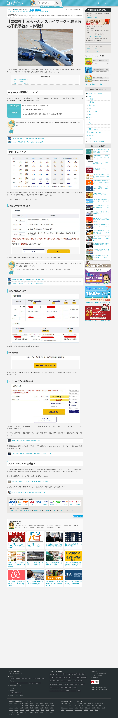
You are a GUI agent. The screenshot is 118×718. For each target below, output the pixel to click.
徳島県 (52, 710)
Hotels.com (92, 126)
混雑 (79, 690)
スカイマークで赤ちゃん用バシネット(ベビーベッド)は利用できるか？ (32, 453)
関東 (90, 114)
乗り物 (96, 710)
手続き (37, 11)
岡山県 (37, 710)
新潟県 (37, 705)
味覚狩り (91, 102)
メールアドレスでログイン (93, 51)
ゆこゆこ (78, 504)
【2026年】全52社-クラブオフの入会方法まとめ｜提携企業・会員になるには (101, 176)
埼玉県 (16, 705)
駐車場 (66, 684)
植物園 (103, 708)
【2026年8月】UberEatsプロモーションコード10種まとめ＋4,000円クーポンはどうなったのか (101, 157)
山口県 (47, 710)
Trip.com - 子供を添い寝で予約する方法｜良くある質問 (27, 142)
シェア (33, 9)
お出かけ (80, 680)
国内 (24, 11)
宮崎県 (51, 712)
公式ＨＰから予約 (18, 81)
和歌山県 (22, 710)
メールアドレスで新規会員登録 (95, 37)
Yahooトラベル (72, 504)
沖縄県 (17, 714)
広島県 (42, 710)
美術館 (76, 708)
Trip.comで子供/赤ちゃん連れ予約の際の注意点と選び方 (27, 138)
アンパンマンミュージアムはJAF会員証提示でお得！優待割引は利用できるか (101, 220)
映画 (85, 703)
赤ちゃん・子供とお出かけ (95, 93)
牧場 (70, 705)
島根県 (32, 710)
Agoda (91, 120)
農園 (75, 705)
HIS (12, 504)
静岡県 (67, 690)
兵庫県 (11, 710)
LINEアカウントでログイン (93, 49)
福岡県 (26, 712)
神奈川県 (52, 680)
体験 (100, 705)
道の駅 (91, 710)
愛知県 (31, 708)
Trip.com (17, 510)
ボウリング (90, 703)
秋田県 (31, 703)
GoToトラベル (66, 677)
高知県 (21, 712)
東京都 (82, 684)
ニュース (77, 684)
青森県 (16, 703)
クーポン (58, 674)
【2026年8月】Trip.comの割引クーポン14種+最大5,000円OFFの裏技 (101, 200)
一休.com (19, 504)
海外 (78, 677)
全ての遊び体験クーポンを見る (94, 84)
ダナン (62, 690)
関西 (90, 108)
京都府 (46, 708)
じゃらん (25, 504)
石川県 (47, 705)
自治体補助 (58, 677)
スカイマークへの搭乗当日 (21, 83)
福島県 (41, 703)
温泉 (62, 703)
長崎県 (36, 712)
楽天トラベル (58, 504)
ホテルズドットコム (26, 510)
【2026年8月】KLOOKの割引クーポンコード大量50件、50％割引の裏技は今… (101, 182)
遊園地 (62, 710)
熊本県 (41, 712)
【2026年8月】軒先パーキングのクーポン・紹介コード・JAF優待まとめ (101, 188)
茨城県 (46, 703)
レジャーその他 (78, 710)
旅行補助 (81, 674)
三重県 (36, 708)
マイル (17, 11)
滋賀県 (41, 708)
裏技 (70, 687)
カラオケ (80, 703)
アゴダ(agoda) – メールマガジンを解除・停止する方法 (101, 162)
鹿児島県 (11, 714)
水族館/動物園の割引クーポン (100, 69)
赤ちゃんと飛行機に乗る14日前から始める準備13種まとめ (28, 492)
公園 (79, 705)
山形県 (36, 703)
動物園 (93, 708)
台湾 (12, 692)
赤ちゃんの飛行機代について (21, 79)
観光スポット (64, 708)
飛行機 (46, 11)
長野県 (16, 708)
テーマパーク (69, 710)
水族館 (98, 708)
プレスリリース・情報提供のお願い (99, 673)
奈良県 (16, 710)
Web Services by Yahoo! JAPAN (99, 689)
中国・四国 (92, 105)
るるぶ (65, 504)
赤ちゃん (42, 11)
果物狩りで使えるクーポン (100, 60)
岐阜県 (21, 708)
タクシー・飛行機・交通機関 (95, 141)
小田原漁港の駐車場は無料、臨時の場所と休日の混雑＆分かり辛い (101, 206)
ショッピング (72, 703)
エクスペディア (62, 510)
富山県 (42, 705)
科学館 (71, 708)
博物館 (81, 708)
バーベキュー (64, 705)
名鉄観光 (45, 504)
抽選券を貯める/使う (91, 17)
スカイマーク (11, 11)
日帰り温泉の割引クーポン (100, 78)
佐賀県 (31, 712)
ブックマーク (39, 9)
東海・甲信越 (93, 111)
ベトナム (73, 690)
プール (83, 705)
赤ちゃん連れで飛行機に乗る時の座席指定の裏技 (25, 440)
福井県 (52, 705)
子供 (27, 11)
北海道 (11, 703)
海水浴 (88, 705)
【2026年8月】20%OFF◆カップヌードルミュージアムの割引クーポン (101, 195)
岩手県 (21, 703)
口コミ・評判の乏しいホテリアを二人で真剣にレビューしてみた (101, 169)
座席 (33, 11)
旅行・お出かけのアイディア (95, 132)
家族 (30, 11)
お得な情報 (90, 135)
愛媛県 (16, 712)
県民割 (69, 680)
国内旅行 (89, 96)
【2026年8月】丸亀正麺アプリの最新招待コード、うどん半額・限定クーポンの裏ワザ (101, 232)
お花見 (91, 99)
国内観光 (74, 674)
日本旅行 (52, 504)
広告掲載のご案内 (95, 677)
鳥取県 (27, 710)
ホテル (52, 674)
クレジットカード (54, 687)
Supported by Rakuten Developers (99, 687)
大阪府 (51, 708)
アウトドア (94, 705)
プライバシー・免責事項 (96, 675)
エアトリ (53, 510)
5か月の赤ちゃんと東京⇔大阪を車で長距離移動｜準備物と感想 (101, 244)
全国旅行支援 (53, 684)
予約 (21, 11)
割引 (64, 674)
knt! (38, 504)
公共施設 (86, 710)
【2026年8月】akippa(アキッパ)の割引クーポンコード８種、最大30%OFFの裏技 (101, 151)
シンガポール (18, 692)
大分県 (46, 712)
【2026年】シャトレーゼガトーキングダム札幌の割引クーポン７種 (101, 250)
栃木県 (51, 703)
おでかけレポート (105, 3)
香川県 (11, 712)
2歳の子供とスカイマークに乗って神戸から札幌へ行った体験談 (29, 481)
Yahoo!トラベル (37, 510)
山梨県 (11, 708)
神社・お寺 (87, 708)
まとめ (60, 684)
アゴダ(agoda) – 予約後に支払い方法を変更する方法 (101, 212)
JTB (32, 504)
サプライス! (46, 510)
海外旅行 (89, 138)
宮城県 (26, 703)
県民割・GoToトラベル (95, 129)
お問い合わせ (94, 671)
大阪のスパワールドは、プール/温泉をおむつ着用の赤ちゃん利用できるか (101, 238)
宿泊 (69, 674)
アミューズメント (99, 703)
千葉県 (21, 705)
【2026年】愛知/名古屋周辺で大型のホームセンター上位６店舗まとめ (101, 226)
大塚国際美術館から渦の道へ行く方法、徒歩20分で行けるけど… (101, 256)
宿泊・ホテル (91, 117)
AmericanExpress (54, 690)
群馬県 (11, 705)
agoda (11, 510)
